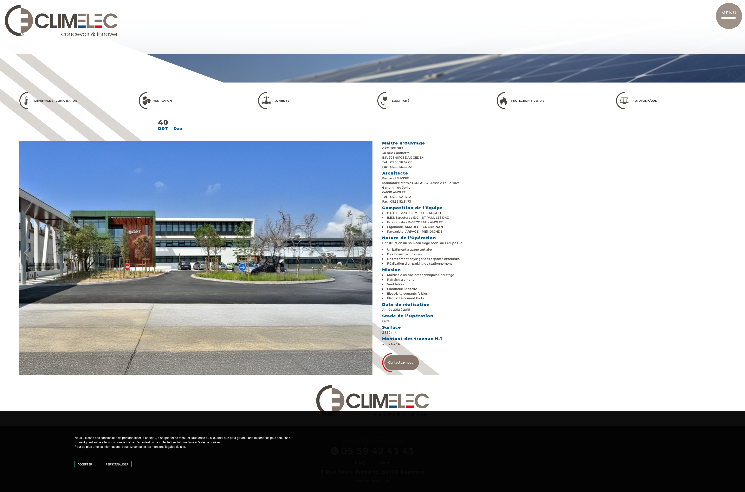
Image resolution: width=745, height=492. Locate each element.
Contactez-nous (400, 362)
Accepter (85, 464)
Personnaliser (117, 464)
